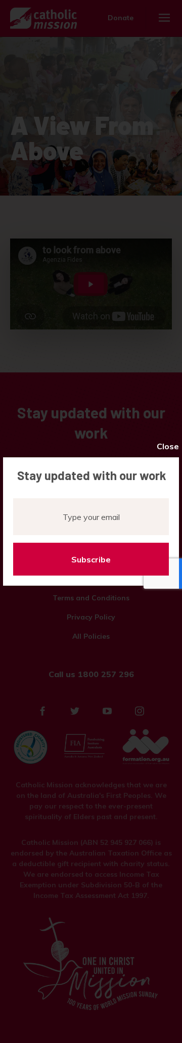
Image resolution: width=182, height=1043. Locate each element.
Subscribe (91, 559)
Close (168, 446)
